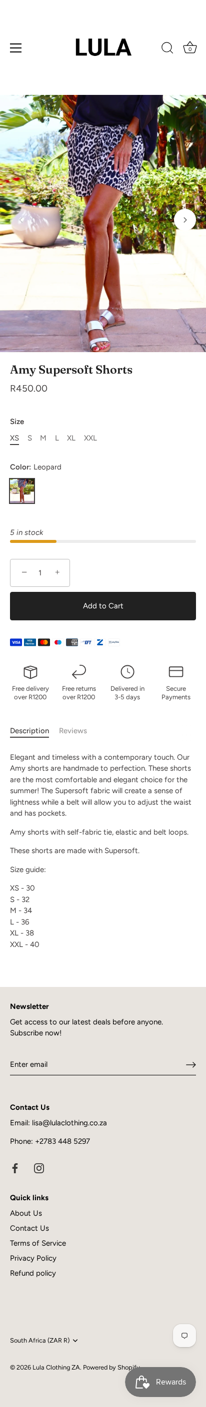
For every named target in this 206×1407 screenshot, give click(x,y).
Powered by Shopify (111, 1367)
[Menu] (16, 48)
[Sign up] (191, 1064)
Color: (36, 467)
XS (14, 438)
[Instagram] (39, 1167)
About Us (26, 1213)
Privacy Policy (33, 1258)
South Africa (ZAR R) (40, 1340)
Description (29, 730)
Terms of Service (38, 1243)
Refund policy (33, 1273)
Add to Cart (103, 605)
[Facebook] (15, 1167)
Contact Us (29, 1228)
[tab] (34, 731)
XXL (90, 438)
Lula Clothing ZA (56, 1367)
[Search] (167, 49)
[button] (21, 220)
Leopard (22, 491)
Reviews (73, 730)
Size (17, 421)
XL (71, 438)
